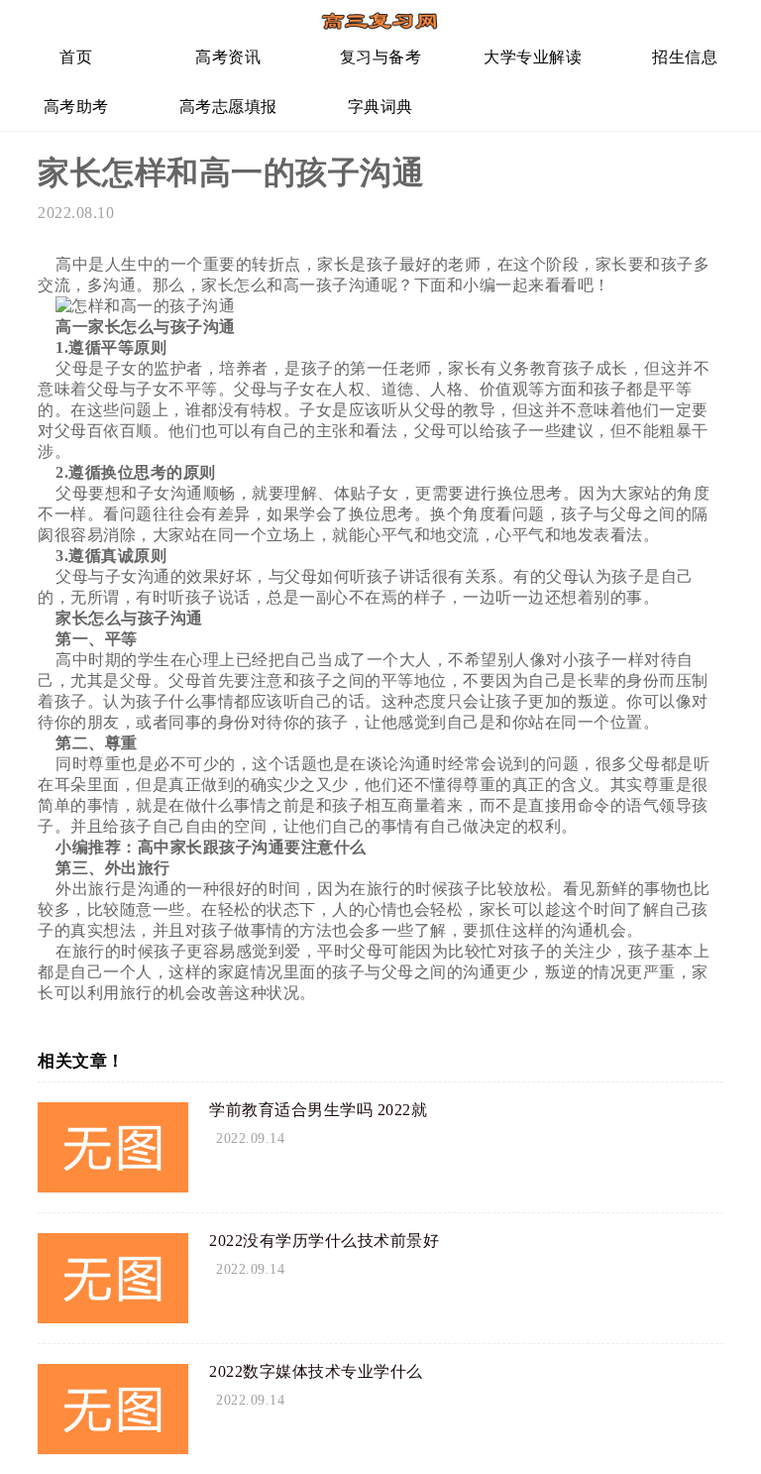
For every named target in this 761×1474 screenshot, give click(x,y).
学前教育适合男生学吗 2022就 (318, 1109)
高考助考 (76, 106)
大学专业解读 (533, 57)
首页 (75, 57)
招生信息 (684, 57)
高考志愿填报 (228, 106)
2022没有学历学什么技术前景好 (324, 1240)
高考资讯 (228, 57)
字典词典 (380, 106)
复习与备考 (381, 57)
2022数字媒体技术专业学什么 (316, 1371)
